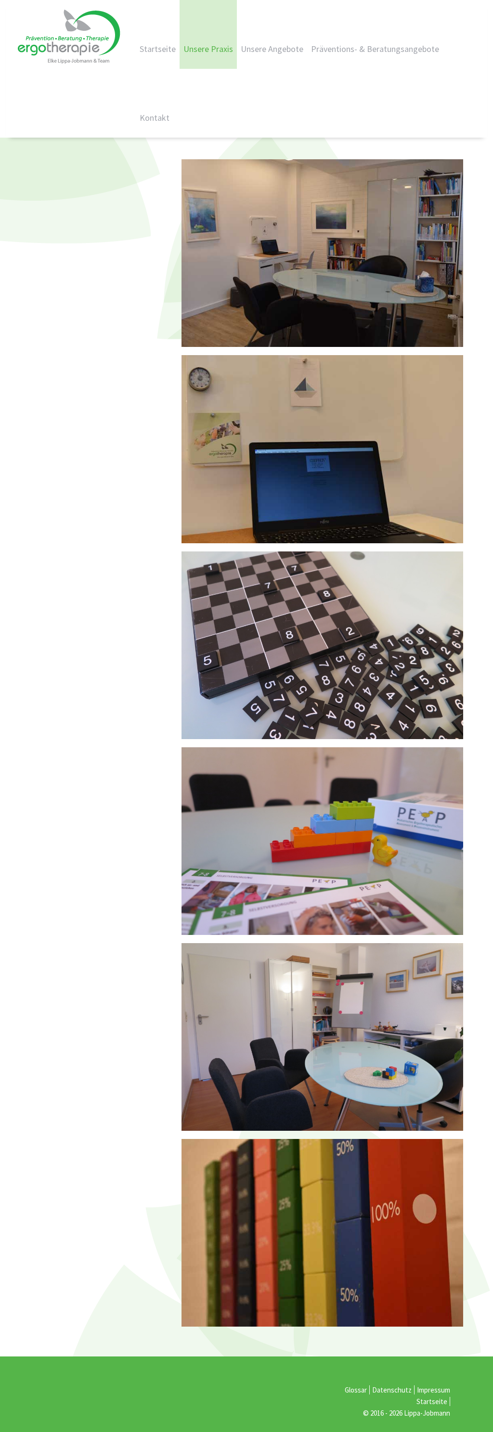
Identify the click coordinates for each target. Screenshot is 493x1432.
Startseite (158, 48)
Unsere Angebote (272, 48)
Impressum (433, 1389)
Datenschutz (392, 1389)
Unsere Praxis (208, 48)
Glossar (356, 1389)
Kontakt (154, 117)
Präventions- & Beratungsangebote (375, 48)
